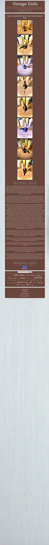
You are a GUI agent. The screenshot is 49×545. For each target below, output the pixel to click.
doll (30, 282)
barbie (22, 275)
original (38, 275)
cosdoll (27, 275)
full (12, 275)
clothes (18, 280)
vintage (38, 278)
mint (18, 278)
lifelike (21, 280)
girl (28, 285)
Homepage (25, 289)
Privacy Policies (25, 293)
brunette (23, 285)
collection (10, 280)
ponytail (20, 282)
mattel (15, 278)
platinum (35, 282)
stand (14, 280)
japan (31, 280)
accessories (13, 282)
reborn (32, 275)
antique (40, 280)
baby (26, 282)
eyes (31, 278)
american (40, 282)
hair (34, 280)
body (24, 280)
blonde (22, 278)
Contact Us (25, 291)
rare (18, 285)
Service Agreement (25, 296)
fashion (27, 280)
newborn (28, 278)
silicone (9, 278)
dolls (16, 275)
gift (32, 285)
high (37, 280)
